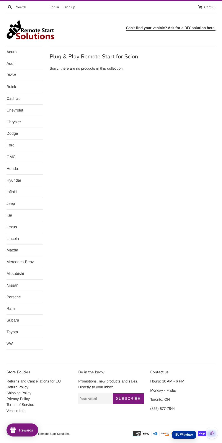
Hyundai (14, 180)
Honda (12, 168)
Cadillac (13, 98)
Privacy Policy (18, 399)
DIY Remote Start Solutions (51, 433)
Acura (12, 52)
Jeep (11, 203)
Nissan (12, 285)
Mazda (12, 250)
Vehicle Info (16, 411)
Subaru (13, 320)
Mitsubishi (15, 273)
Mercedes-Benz (20, 262)
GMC (11, 157)
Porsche (14, 297)
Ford (11, 145)
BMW (11, 75)
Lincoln (13, 238)
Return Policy (17, 387)
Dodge (12, 133)
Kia (9, 215)
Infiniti (12, 192)
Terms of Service (20, 405)
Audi (10, 63)
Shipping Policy (19, 393)
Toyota (12, 332)
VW (10, 343)
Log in (54, 7)
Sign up (69, 7)
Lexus (12, 227)
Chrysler (14, 122)
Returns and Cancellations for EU (34, 381)
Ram (11, 308)
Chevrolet (15, 110)
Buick (11, 87)
